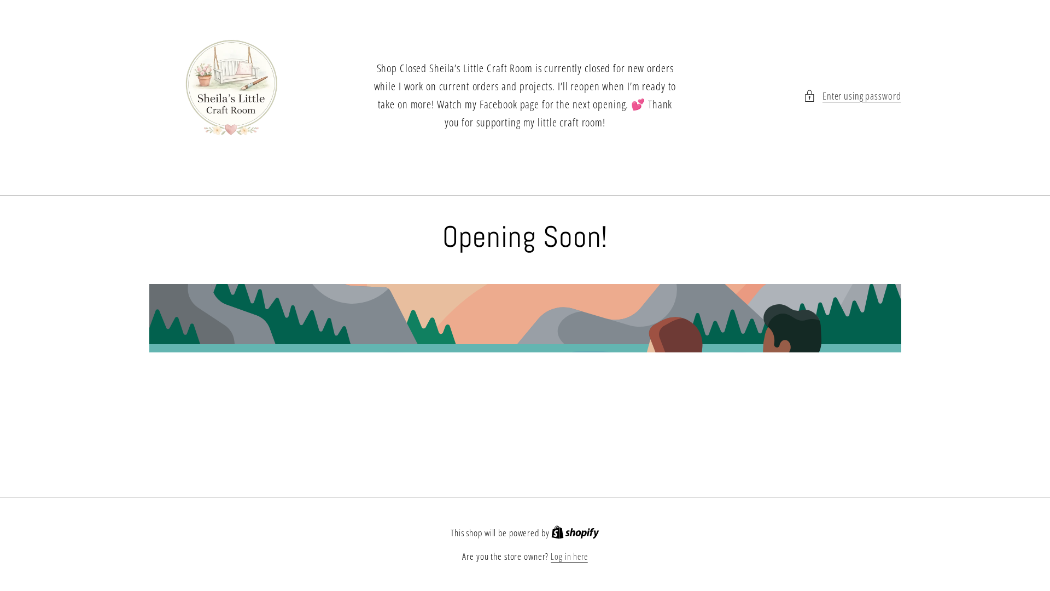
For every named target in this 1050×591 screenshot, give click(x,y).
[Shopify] (575, 533)
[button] (852, 96)
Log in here (569, 557)
